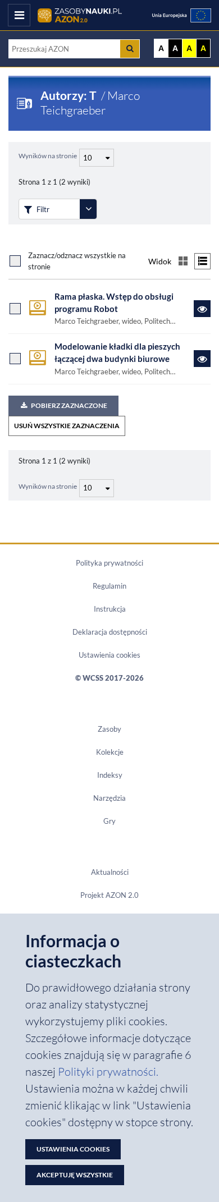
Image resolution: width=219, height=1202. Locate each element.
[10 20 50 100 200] (95, 156)
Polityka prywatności (109, 562)
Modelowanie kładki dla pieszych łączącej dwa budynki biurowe (117, 353)
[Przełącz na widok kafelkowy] (183, 261)
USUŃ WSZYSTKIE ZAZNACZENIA (67, 425)
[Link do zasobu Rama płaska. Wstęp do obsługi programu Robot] (202, 308)
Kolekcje (110, 751)
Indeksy (109, 774)
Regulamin (109, 585)
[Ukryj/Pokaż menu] (19, 15)
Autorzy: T (69, 95)
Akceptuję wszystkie (74, 1175)
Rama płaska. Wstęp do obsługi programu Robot (114, 303)
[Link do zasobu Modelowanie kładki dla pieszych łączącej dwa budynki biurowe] (202, 358)
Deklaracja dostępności (109, 631)
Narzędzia (109, 797)
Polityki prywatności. (108, 1072)
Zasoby (109, 728)
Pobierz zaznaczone (69, 405)
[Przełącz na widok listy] (202, 261)
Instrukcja (110, 608)
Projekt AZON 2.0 (109, 895)
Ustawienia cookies (109, 654)
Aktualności (110, 872)
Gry (109, 820)
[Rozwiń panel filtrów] (88, 209)
